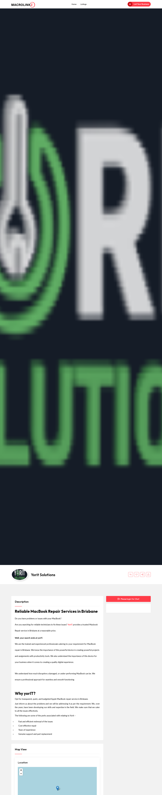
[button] (57, 788)
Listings (83, 4)
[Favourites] (136, 574)
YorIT (70, 625)
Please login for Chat (129, 599)
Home (74, 4)
